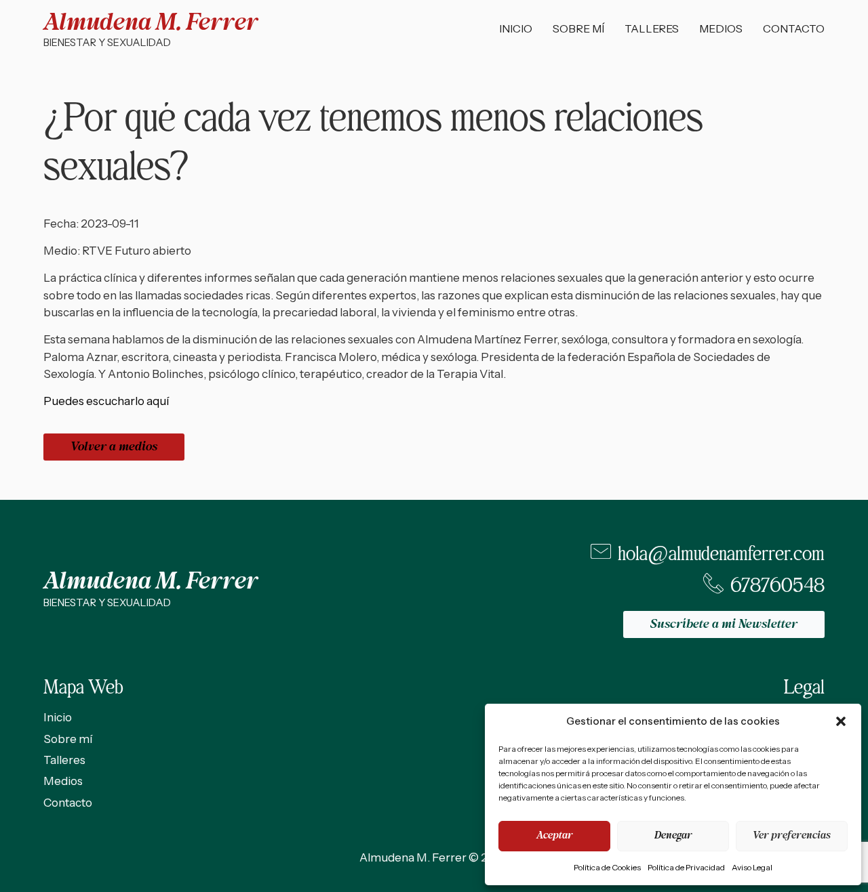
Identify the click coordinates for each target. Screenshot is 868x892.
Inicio (515, 28)
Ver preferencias (792, 835)
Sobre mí (578, 28)
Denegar (673, 835)
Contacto (794, 28)
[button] (841, 721)
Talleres (652, 28)
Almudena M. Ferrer (150, 22)
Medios (721, 28)
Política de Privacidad (686, 867)
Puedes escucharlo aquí (106, 401)
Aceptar (554, 835)
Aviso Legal (752, 867)
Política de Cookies (607, 867)
